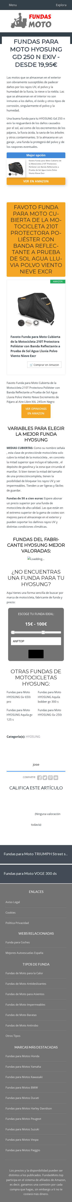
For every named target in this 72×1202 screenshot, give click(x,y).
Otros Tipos (13, 1036)
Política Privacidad (17, 923)
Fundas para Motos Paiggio (23, 1150)
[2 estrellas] (47, 795)
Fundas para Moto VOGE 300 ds (30, 873)
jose (36, 764)
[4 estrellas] (47, 806)
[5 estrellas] (23, 817)
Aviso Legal (13, 902)
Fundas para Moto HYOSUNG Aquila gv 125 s (19, 714)
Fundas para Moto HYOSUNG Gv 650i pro (19, 696)
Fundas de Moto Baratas (21, 1015)
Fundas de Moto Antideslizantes (26, 983)
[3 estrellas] (25, 806)
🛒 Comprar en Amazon (44, 365)
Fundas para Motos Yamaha (23, 1066)
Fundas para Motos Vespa (22, 1139)
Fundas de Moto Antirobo (22, 1025)
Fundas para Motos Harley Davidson (29, 1108)
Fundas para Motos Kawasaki (24, 1077)
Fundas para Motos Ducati (22, 1098)
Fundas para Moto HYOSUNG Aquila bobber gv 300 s (49, 696)
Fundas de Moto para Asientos (25, 994)
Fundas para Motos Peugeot (23, 1119)
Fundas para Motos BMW (22, 1087)
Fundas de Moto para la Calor (24, 973)
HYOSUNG (33, 737)
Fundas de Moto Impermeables (25, 1004)
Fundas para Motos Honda (22, 1056)
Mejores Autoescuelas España (24, 953)
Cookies (11, 912)
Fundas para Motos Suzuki (22, 1129)
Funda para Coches (18, 942)
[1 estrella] (24, 795)
